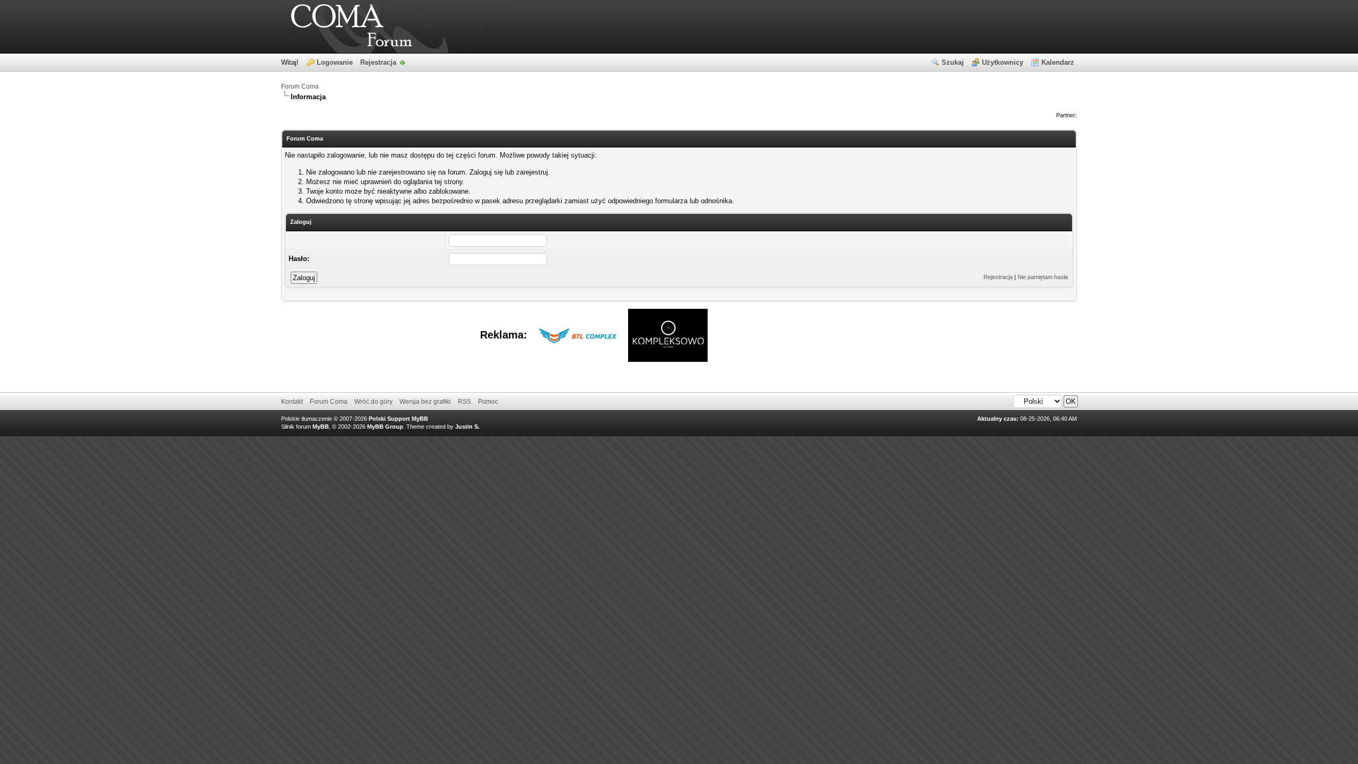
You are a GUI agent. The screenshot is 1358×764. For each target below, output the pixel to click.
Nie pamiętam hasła (1042, 277)
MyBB (320, 426)
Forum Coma (300, 86)
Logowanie (335, 62)
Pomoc (488, 401)
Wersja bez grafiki (425, 401)
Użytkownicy (1002, 62)
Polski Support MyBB (398, 418)
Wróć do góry (373, 401)
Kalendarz (1057, 62)
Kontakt (292, 401)
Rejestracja (378, 62)
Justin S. (467, 426)
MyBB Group (385, 426)
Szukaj (953, 62)
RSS (464, 401)
